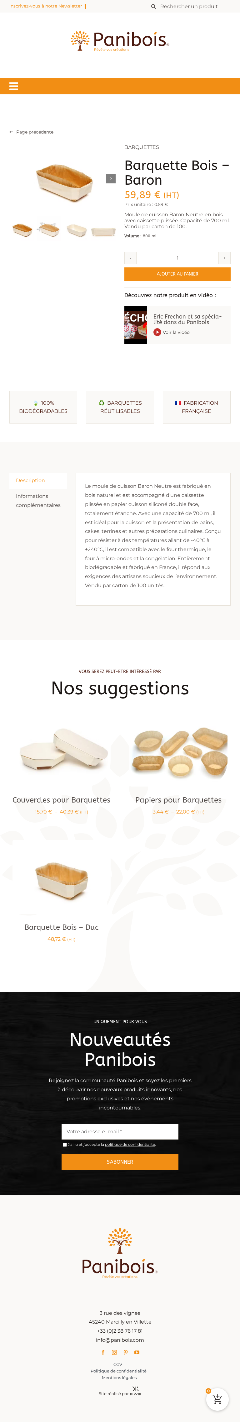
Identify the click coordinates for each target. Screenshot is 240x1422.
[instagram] (114, 1352)
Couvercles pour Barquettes (61, 800)
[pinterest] (125, 1352)
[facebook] (103, 1352)
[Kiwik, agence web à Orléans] (135, 1389)
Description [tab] (30, 480)
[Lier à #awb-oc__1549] (13, 86)
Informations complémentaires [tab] (38, 500)
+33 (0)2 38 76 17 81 (120, 1331)
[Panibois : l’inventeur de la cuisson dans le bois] (120, 20)
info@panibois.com (120, 1340)
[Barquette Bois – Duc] (61, 844)
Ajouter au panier (177, 274)
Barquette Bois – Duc (61, 927)
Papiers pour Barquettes (178, 800)
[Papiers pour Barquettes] (178, 717)
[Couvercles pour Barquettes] (61, 717)
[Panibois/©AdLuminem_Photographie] (62, 178)
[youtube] (136, 1352)
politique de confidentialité (130, 1144)
